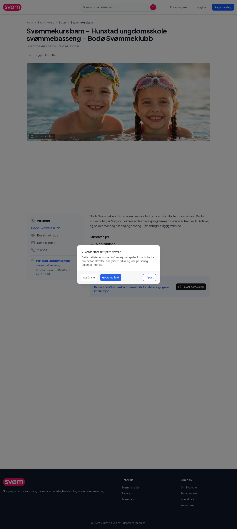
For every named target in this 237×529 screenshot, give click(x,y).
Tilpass (149, 277)
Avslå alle (89, 277)
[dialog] (118, 264)
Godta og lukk (110, 277)
